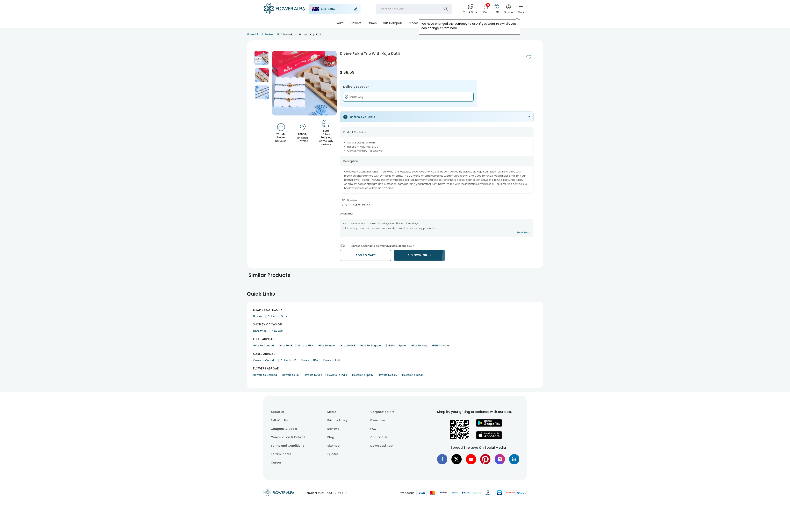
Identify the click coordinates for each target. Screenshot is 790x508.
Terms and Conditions (287, 446)
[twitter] (456, 459)
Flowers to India (337, 375)
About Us (278, 412)
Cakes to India (332, 360)
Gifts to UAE (347, 345)
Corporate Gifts (382, 412)
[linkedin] (514, 459)
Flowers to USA (313, 375)
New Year (277, 331)
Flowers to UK (290, 375)
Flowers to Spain (362, 375)
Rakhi (340, 23)
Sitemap (333, 446)
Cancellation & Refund (288, 437)
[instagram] (500, 459)
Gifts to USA (305, 345)
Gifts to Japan (441, 345)
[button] (261, 58)
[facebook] (442, 459)
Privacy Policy (337, 420)
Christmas (260, 331)
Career (276, 462)
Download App (381, 446)
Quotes (332, 454)
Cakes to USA (309, 360)
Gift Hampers (393, 23)
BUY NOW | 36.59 (419, 255)
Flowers (356, 23)
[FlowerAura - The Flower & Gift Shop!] (284, 13)
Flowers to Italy (387, 375)
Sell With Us (279, 420)
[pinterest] (485, 459)
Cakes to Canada (264, 360)
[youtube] (471, 459)
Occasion (416, 23)
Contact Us (378, 437)
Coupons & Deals (284, 429)
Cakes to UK (288, 360)
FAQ (373, 429)
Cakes (372, 23)
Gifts (284, 316)
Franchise (377, 420)
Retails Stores (281, 454)
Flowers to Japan (413, 375)
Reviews (333, 429)
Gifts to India (326, 345)
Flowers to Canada (265, 375)
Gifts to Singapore (371, 345)
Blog (330, 437)
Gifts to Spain (397, 345)
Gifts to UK (286, 345)
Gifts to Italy (419, 345)
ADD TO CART (366, 255)
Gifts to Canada (263, 345)
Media (331, 412)
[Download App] (489, 426)
